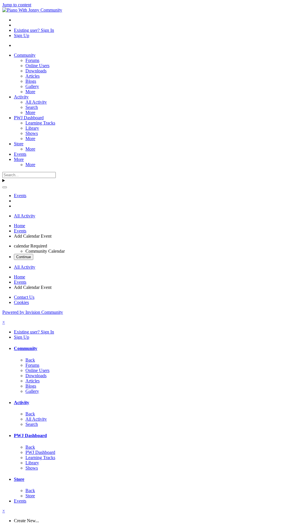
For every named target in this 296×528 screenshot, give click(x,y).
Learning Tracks (40, 122)
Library (32, 128)
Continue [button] (23, 257)
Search (31, 107)
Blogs (30, 81)
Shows (31, 133)
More (30, 91)
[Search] (4, 187)
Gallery (32, 86)
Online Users (37, 65)
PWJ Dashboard (29, 117)
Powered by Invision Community (32, 312)
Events (20, 154)
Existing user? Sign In (34, 30)
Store (18, 143)
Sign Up (21, 35)
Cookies (21, 302)
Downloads (36, 70)
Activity (21, 96)
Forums (32, 60)
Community (25, 55)
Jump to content (16, 4)
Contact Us (24, 297)
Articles (32, 76)
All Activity (36, 102)
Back (30, 360)
